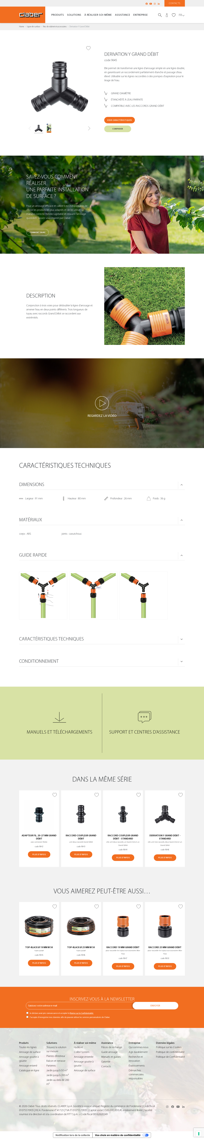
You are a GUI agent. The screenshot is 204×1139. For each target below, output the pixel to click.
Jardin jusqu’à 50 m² (57, 1070)
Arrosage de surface (29, 1052)
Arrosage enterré (28, 1065)
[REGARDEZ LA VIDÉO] (102, 403)
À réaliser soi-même (98, 14)
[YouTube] (150, 4)
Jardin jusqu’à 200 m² (57, 1075)
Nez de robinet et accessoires (55, 26)
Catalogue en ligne (29, 1070)
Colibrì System (81, 1052)
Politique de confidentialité (170, 1052)
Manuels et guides (111, 1056)
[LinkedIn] (159, 4)
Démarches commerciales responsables (136, 1074)
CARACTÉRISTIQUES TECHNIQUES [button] (51, 639)
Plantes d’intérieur (55, 1056)
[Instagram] (155, 4)
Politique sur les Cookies (169, 1047)
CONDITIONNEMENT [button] (39, 661)
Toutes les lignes (28, 1047)
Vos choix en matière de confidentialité (118, 1135)
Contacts (174, 3)
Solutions (74, 14)
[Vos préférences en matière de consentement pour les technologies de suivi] (199, 1134)
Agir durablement (138, 1052)
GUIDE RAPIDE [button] (33, 555)
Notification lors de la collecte (73, 1135)
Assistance (122, 14)
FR (180, 15)
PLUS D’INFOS (39, 854)
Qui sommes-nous (138, 1047)
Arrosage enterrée (83, 1056)
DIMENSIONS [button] (31, 484)
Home (21, 26)
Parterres (51, 1065)
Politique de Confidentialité (170, 1056)
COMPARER (117, 129)
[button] (89, 128)
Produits (57, 14)
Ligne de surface (33, 26)
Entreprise (140, 14)
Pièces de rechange (111, 1047)
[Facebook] (146, 4)
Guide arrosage (109, 1052)
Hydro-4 (78, 1047)
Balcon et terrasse (55, 1060)
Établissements (137, 1065)
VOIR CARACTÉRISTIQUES (119, 120)
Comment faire (37, 232)
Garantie (105, 1061)
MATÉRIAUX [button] (30, 519)
